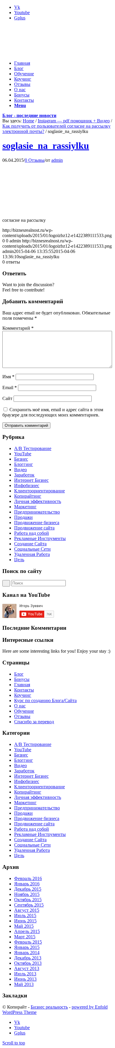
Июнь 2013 (25, 979)
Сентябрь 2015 (29, 904)
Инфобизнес (26, 485)
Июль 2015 (25, 915)
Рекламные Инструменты (40, 538)
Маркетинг (25, 506)
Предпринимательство (37, 511)
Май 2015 (24, 926)
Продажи (23, 517)
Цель (19, 559)
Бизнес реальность (49, 1006)
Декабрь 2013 (27, 957)
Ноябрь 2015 (27, 894)
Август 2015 (26, 910)
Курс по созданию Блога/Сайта (45, 700)
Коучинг (22, 695)
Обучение (24, 711)
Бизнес (21, 458)
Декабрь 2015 (27, 889)
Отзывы (22, 716)
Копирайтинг (27, 496)
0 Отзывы (35, 160)
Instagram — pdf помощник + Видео (74, 120)
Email (9, 387)
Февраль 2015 (28, 941)
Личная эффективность (37, 501)
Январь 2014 (27, 952)
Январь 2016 (27, 883)
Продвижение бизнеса (36, 522)
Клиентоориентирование (39, 490)
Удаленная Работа (32, 554)
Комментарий (18, 328)
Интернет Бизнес (31, 480)
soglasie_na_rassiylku (45, 145)
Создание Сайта (30, 543)
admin (57, 160)
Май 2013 (24, 984)
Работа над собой (31, 533)
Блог (19, 674)
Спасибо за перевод (34, 721)
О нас (20, 705)
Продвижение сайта (34, 527)
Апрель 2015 (27, 931)
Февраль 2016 (28, 878)
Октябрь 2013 (28, 963)
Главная (22, 684)
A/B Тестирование (32, 448)
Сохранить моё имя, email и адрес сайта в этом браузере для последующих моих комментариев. (52, 412)
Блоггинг (23, 464)
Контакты (24, 689)
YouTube (22, 453)
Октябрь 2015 (28, 899)
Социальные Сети (32, 549)
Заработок (24, 474)
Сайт (7, 398)
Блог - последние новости (29, 115)
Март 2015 (24, 936)
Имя (8, 376)
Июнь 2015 (25, 920)
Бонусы (21, 679)
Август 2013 (26, 968)
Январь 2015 (27, 947)
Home (28, 120)
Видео (20, 469)
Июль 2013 (25, 973)
